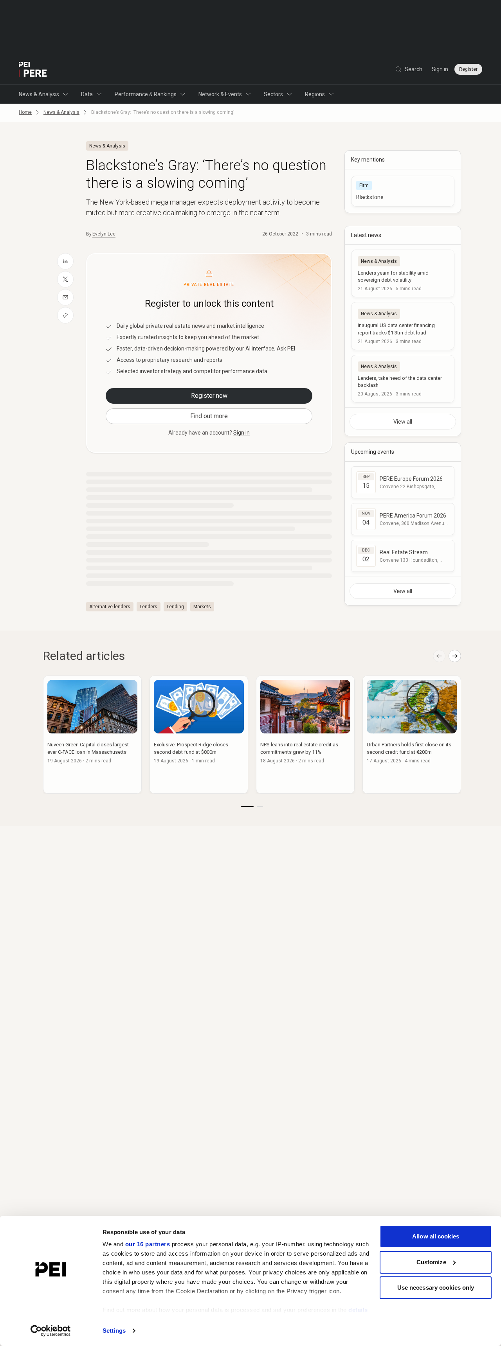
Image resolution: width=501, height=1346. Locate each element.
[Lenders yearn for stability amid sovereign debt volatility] (402, 273)
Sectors (273, 94)
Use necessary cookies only (435, 1287)
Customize (431, 1262)
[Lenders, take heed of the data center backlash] (402, 378)
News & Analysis (39, 94)
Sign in (440, 69)
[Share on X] (65, 279)
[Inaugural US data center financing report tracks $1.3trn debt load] (402, 325)
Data (87, 94)
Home (25, 112)
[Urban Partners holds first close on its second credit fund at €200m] (412, 734)
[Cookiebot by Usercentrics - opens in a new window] (50, 1331)
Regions (315, 94)
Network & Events (220, 94)
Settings (114, 1330)
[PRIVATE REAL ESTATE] (33, 69)
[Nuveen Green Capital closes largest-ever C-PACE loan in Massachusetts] (92, 734)
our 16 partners (147, 1244)
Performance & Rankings (146, 94)
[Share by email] (65, 297)
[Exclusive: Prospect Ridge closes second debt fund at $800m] (199, 734)
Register (468, 69)
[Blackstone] (402, 191)
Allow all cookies (435, 1236)
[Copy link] (65, 315)
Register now (209, 395)
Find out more (209, 416)
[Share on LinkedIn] (65, 261)
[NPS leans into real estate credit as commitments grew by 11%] (305, 734)
